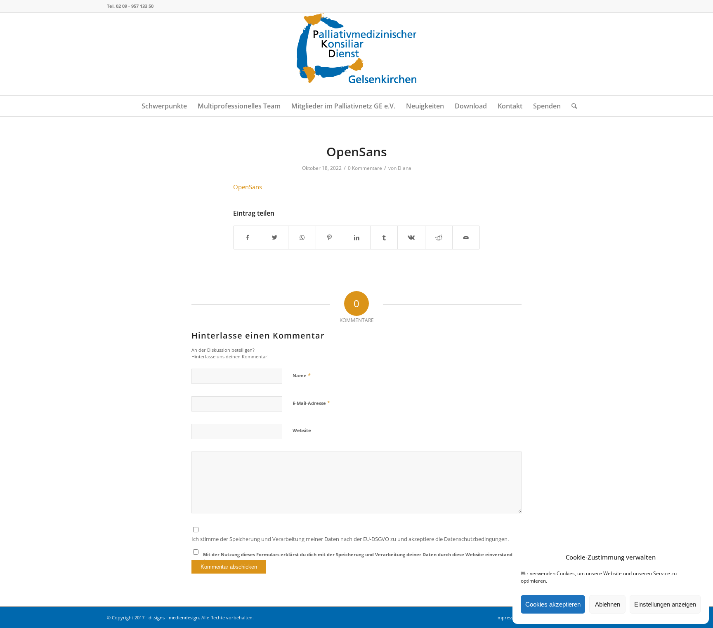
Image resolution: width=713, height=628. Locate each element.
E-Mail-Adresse (311, 403)
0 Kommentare (365, 168)
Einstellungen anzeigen (665, 604)
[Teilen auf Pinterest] (329, 237)
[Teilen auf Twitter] (274, 237)
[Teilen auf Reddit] (438, 237)
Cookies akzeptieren (553, 604)
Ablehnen (607, 604)
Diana (404, 168)
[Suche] (571, 106)
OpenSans (247, 187)
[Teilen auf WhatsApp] (301, 237)
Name (302, 375)
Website (302, 430)
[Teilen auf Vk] (411, 237)
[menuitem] (164, 106)
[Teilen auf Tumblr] (384, 237)
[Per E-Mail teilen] (466, 237)
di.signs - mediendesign (174, 617)
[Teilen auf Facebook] (247, 237)
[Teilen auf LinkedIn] (356, 237)
